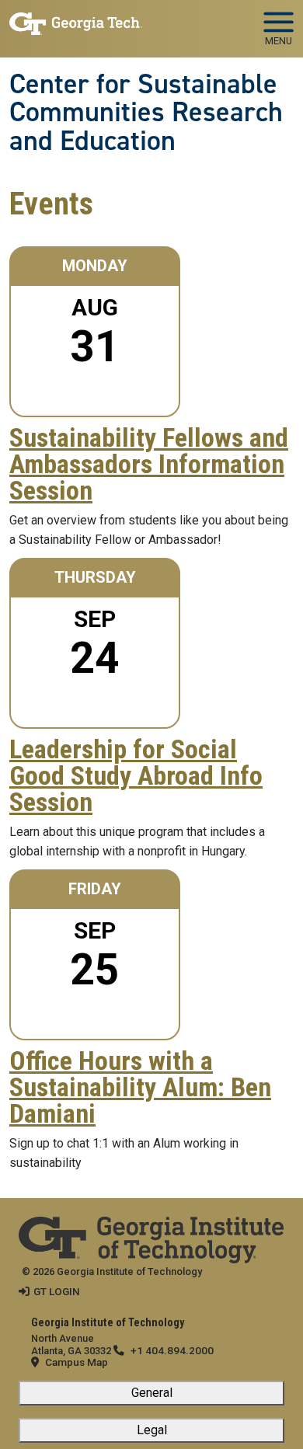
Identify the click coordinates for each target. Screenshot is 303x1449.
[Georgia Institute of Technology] (75, 22)
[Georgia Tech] (151, 1227)
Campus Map (76, 1362)
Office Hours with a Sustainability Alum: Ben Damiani (140, 1087)
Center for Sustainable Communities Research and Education (146, 112)
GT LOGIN (56, 1291)
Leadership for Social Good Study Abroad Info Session (136, 776)
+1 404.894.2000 (172, 1350)
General (151, 1392)
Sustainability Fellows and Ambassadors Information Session (148, 464)
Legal (152, 1430)
